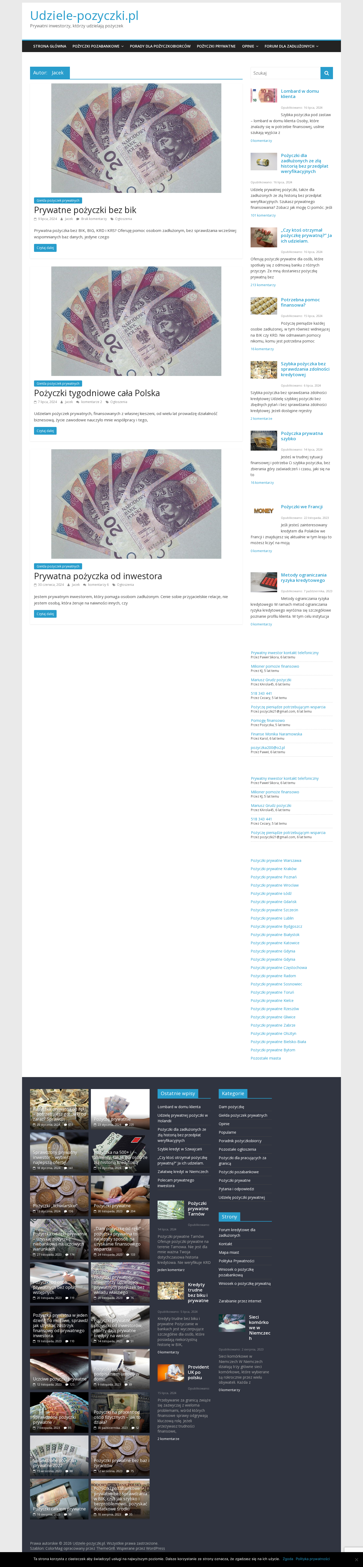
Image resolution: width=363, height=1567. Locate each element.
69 (130, 1384)
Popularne (227, 1132)
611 (70, 1124)
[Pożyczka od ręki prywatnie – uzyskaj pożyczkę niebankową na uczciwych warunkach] (59, 1221)
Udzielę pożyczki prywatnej (242, 1197)
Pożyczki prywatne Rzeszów (275, 1008)
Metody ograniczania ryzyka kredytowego (304, 577)
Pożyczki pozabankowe (96, 46)
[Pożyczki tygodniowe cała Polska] (136, 270)
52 (137, 1428)
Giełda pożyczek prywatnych (58, 200)
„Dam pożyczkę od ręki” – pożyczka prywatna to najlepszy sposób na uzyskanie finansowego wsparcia (119, 1239)
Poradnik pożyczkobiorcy (240, 1140)
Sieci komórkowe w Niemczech (260, 1327)
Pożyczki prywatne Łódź (271, 893)
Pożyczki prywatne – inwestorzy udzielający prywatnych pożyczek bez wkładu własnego (119, 1284)
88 (71, 1471)
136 (70, 1211)
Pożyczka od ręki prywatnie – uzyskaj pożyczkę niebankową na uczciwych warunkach (60, 1241)
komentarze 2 (91, 402)
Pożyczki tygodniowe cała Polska (97, 393)
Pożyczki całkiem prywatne (59, 1509)
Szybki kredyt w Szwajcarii (180, 1148)
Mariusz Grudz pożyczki (271, 679)
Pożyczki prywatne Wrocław (275, 885)
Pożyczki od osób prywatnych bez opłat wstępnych (54, 1287)
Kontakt (225, 1243)
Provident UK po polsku (198, 1372)
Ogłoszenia (123, 219)
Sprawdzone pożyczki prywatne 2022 (54, 1463)
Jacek (69, 219)
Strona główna (49, 46)
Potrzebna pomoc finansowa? (300, 302)
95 (69, 1428)
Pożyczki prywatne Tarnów (198, 1208)
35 (130, 1514)
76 (132, 1298)
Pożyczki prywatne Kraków (274, 868)
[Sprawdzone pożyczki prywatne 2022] (59, 1438)
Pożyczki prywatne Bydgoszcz (276, 926)
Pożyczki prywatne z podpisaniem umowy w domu (116, 1374)
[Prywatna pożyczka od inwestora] (136, 452)
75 (132, 1471)
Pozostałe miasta (266, 1058)
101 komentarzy (263, 215)
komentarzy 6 (98, 584)
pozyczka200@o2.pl (268, 747)
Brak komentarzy (94, 219)
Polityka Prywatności (236, 1260)
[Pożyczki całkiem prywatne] (59, 1481)
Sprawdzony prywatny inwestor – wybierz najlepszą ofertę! (55, 1157)
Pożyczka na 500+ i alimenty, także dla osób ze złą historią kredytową (120, 1157)
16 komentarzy (262, 349)
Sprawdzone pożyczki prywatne (54, 1419)
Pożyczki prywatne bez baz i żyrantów (121, 1463)
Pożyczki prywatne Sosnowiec (276, 983)
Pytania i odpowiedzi (236, 1188)
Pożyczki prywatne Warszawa (276, 860)
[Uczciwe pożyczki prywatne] (59, 1351)
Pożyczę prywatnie (112, 1119)
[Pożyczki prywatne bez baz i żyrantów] (120, 1438)
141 (70, 1168)
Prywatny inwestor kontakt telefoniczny (285, 652)
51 (132, 1341)
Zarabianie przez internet (240, 1300)
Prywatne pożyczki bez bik (85, 209)
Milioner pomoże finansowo (275, 666)
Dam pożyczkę (231, 1106)
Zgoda (288, 1559)
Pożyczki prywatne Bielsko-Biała (278, 1041)
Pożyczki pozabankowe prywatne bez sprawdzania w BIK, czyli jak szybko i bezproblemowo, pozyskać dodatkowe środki (120, 1498)
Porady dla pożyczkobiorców (160, 46)
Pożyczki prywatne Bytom (273, 1049)
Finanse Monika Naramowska (276, 733)
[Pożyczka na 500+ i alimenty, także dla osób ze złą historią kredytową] (120, 1134)
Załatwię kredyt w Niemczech (183, 1171)
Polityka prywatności (313, 1559)
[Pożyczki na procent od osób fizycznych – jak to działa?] (120, 1394)
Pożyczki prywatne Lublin (272, 918)
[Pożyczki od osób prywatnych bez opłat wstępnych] (59, 1264)
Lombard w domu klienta (300, 93)
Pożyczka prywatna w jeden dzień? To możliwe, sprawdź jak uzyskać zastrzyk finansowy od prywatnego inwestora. (60, 1325)
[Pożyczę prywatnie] (120, 1091)
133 (132, 1254)
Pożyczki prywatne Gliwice (273, 1016)
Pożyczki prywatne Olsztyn (273, 1033)
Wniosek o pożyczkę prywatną (245, 1283)
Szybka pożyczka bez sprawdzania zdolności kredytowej (305, 369)
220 (131, 1124)
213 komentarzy (263, 285)
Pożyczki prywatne (216, 46)
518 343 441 (261, 693)
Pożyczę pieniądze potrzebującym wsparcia (288, 706)
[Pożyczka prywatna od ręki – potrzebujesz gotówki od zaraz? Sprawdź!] (59, 1091)
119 (72, 1298)
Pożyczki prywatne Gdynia (273, 951)
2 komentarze (261, 418)
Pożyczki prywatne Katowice (275, 942)
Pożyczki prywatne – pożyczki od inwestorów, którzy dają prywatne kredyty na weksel (118, 1328)
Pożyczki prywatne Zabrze (273, 1025)
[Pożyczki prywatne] (120, 1178)
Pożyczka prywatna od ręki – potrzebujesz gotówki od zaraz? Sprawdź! (59, 1114)
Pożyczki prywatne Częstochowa (279, 967)
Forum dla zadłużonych (289, 46)
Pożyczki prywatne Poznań (274, 876)
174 (72, 1254)
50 (69, 1514)
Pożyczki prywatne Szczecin (274, 909)
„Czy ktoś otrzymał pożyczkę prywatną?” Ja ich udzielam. (306, 235)
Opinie (248, 46)
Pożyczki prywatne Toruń (272, 992)
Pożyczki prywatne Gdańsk (274, 901)
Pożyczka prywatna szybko (302, 436)
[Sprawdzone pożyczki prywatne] (59, 1394)
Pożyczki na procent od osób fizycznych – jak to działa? (117, 1417)
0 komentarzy (261, 140)
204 (132, 1211)
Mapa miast (229, 1252)
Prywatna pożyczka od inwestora (98, 576)
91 (130, 1168)
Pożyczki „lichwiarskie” (55, 1206)
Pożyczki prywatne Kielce (272, 1000)
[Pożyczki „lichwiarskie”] (59, 1178)
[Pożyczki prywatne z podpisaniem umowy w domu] (120, 1351)
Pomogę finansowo (268, 720)
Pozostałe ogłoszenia (237, 1149)
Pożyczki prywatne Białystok (275, 934)
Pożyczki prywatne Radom (273, 975)
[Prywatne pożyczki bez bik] (136, 87)
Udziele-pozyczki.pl (84, 15)
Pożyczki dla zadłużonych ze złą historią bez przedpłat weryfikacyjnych (304, 163)
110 (72, 1341)
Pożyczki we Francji (302, 506)
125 (72, 1384)
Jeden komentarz (171, 1270)
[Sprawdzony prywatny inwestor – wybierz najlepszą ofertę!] (59, 1134)
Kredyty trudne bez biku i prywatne (198, 1292)
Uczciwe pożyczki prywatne (60, 1379)
